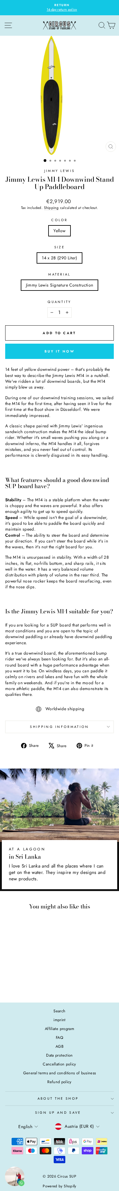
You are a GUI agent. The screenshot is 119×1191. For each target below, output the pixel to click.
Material (59, 274)
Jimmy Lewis (59, 170)
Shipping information (59, 726)
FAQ (59, 1037)
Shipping (51, 207)
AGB (59, 1046)
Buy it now (59, 351)
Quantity (59, 302)
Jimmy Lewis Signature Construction (59, 285)
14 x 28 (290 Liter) (59, 258)
